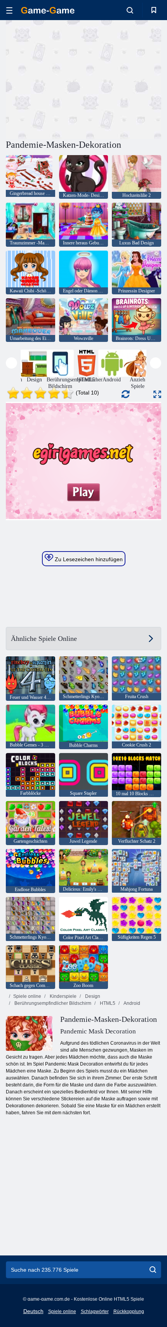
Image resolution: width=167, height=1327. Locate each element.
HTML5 (107, 1003)
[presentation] (11, 363)
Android (131, 1003)
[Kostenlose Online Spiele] (48, 10)
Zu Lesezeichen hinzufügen (88, 559)
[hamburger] (9, 10)
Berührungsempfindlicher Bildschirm (52, 1003)
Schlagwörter (95, 1311)
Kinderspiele (63, 996)
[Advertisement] (71, 78)
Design (92, 996)
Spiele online (27, 996)
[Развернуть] (157, 394)
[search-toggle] (130, 10)
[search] (152, 1269)
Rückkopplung (128, 1311)
